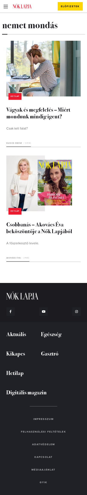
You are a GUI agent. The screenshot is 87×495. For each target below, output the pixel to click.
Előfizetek (70, 6)
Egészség (51, 334)
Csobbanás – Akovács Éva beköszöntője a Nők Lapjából (39, 227)
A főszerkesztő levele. (22, 243)
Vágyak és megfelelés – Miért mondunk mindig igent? (38, 112)
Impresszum (43, 419)
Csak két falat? (17, 128)
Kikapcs (15, 353)
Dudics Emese (14, 143)
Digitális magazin (26, 392)
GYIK (43, 482)
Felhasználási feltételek (43, 431)
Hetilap (15, 96)
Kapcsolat (43, 457)
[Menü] (5, 6)
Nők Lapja (22, 6)
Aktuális (16, 334)
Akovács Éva (13, 258)
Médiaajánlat (43, 469)
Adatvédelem (43, 444)
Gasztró (49, 353)
